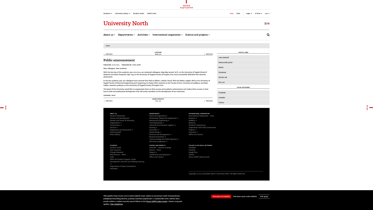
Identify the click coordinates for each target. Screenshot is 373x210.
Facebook (222, 93)
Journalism (153, 130)
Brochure (192, 123)
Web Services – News (118, 155)
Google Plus (193, 152)
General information (117, 116)
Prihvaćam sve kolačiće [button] (221, 196)
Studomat (222, 72)
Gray (231, 13)
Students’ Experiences (197, 125)
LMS (266, 13)
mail (224, 57)
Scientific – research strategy (160, 148)
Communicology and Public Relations (163, 139)
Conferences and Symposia (159, 155)
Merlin (221, 67)
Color (238, 13)
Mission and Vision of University (122, 120)
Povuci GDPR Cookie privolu (199, 157)
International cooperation (167, 34)
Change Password (116, 152)
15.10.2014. (116, 65)
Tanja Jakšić (136, 65)
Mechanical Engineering (158, 120)
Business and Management (159, 134)
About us (108, 34)
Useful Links (151, 13)
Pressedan (114, 169)
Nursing (152, 127)
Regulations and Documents (120, 130)
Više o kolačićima (116, 204)
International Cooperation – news (201, 116)
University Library (121, 13)
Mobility (192, 120)
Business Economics (156, 137)
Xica (222, 82)
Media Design (154, 132)
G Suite (257, 13)
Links (112, 157)
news (113, 95)
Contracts (192, 132)
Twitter (221, 103)
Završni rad (223, 77)
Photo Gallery (115, 134)
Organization (115, 123)
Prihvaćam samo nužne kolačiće (245, 196)
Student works (138, 13)
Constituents (115, 125)
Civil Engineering (155, 123)
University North (125, 23)
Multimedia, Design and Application (163, 118)
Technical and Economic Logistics (161, 125)
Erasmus (192, 118)
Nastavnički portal (225, 62)
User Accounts (115, 150)
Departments (125, 34)
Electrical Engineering (157, 116)
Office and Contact (196, 134)
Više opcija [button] (264, 196)
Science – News (155, 150)
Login (248, 13)
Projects (192, 130)
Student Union (115, 148)
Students (106, 13)
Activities (143, 34)
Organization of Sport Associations (123, 166)
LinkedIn (222, 98)
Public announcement (119, 60)
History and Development (120, 118)
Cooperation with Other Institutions (202, 127)
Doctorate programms (157, 141)
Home (108, 46)
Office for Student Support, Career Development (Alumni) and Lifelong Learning (127, 160)
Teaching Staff (115, 132)
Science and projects (196, 34)
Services (113, 127)
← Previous (107, 54)
